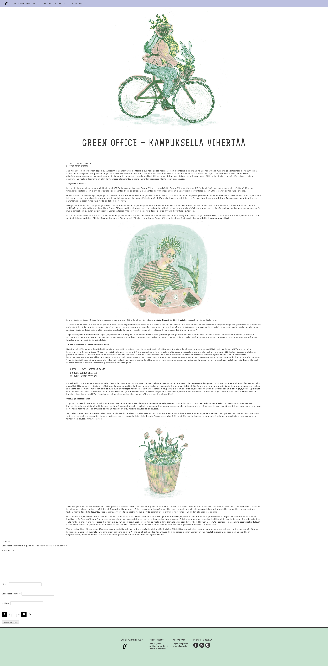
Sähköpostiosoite (11, 594)
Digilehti (77, 3)
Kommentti (8, 550)
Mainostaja (61, 3)
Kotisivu (6, 603)
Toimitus (46, 3)
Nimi (5, 584)
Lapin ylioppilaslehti (25, 3)
